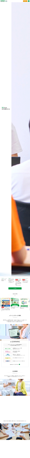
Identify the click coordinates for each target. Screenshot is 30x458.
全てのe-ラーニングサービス (14, 364)
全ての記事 (15, 288)
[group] (6, 303)
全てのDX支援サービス (14, 408)
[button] (1, 301)
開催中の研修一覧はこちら (20, 452)
